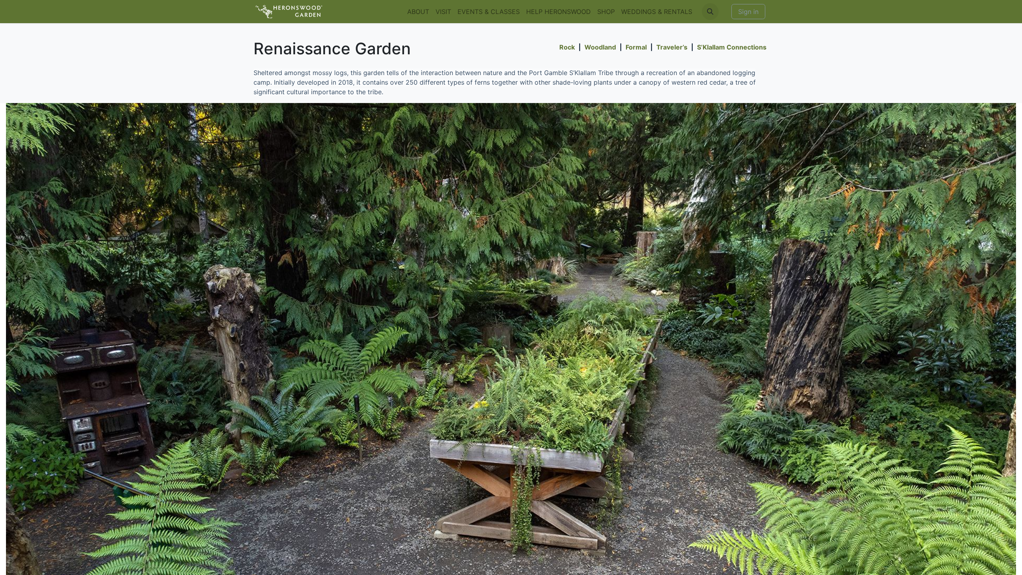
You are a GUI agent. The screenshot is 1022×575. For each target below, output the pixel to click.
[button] (710, 11)
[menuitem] (418, 12)
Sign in (748, 12)
